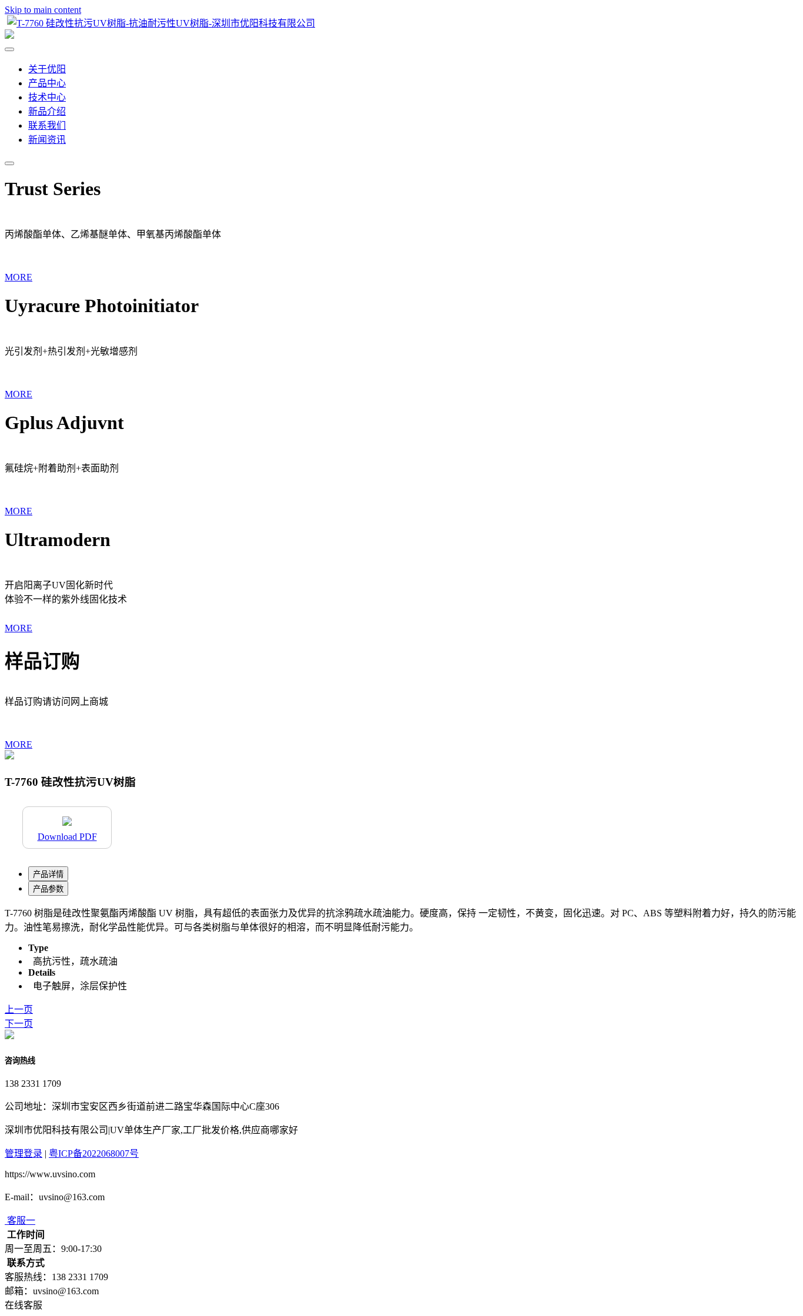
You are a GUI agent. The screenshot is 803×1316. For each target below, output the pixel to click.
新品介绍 (47, 111)
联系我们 (47, 125)
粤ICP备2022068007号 (94, 1153)
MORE (18, 277)
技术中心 (47, 97)
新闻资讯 (47, 140)
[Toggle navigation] (9, 163)
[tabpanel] (401, 919)
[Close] (9, 49)
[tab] (48, 873)
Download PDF (67, 837)
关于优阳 (47, 69)
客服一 (21, 1220)
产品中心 (47, 83)
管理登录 (23, 1153)
